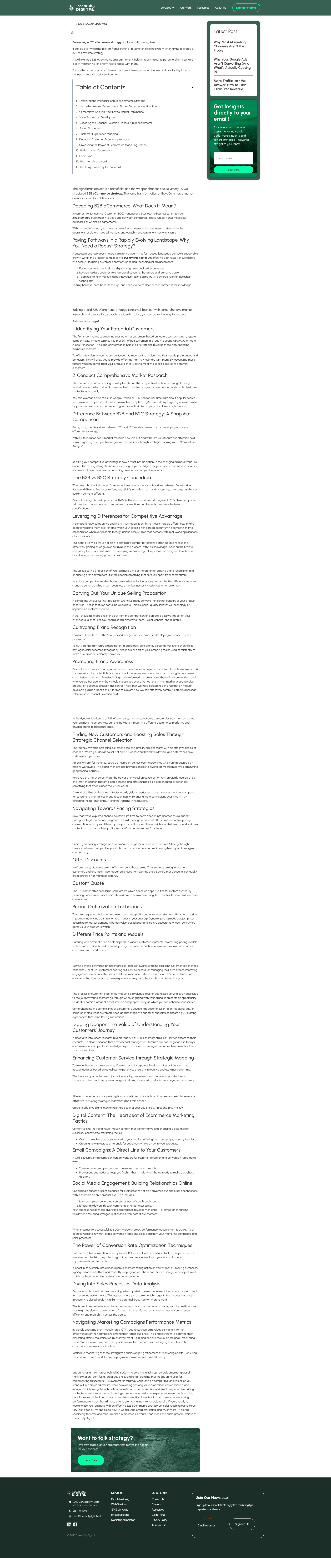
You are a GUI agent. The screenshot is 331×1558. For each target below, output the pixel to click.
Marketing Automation (123, 1520)
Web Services (119, 1504)
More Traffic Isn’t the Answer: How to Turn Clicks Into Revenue (230, 85)
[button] (193, 87)
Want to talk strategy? (93, 161)
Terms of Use (159, 1525)
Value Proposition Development (98, 117)
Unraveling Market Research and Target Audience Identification (118, 106)
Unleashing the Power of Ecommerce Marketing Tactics (113, 145)
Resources (158, 1509)
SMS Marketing (119, 1509)
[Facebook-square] (75, 1524)
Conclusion (85, 156)
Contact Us (158, 1499)
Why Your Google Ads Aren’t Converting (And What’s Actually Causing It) (232, 65)
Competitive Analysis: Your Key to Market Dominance (111, 111)
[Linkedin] (69, 1524)
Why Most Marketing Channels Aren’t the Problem (230, 46)
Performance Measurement (97, 150)
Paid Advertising (120, 1499)
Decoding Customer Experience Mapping (104, 139)
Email (204, 1518)
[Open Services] (173, 8)
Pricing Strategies (90, 128)
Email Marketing (120, 1514)
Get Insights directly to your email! (100, 167)
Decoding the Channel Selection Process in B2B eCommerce (116, 123)
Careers (156, 1504)
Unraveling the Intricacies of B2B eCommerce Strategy (112, 100)
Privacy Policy (159, 1520)
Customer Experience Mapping (98, 134)
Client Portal (158, 1514)
